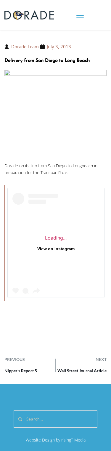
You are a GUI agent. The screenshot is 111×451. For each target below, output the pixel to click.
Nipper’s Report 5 (20, 370)
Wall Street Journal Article (82, 370)
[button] (80, 15)
